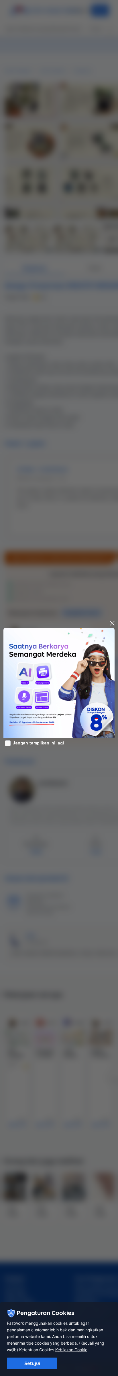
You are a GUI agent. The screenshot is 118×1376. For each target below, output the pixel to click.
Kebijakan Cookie (71, 1349)
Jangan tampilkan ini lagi (38, 743)
